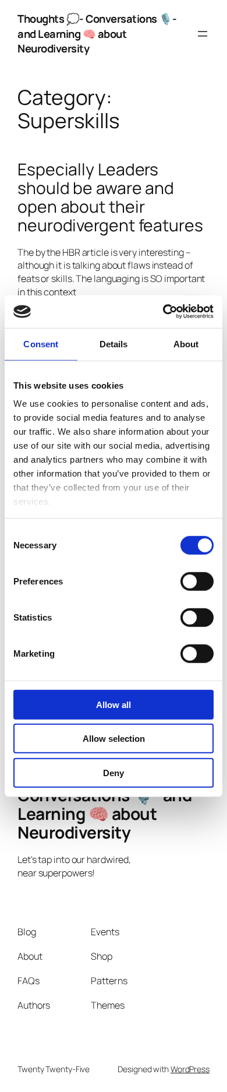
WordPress (190, 1069)
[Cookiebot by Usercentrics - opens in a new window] (163, 311)
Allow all (113, 704)
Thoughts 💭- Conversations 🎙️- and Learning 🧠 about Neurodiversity (96, 33)
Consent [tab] (40, 343)
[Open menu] (203, 34)
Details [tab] (114, 343)
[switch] (197, 581)
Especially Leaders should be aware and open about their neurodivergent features (110, 197)
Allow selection (114, 739)
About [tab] (186, 343)
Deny (113, 772)
